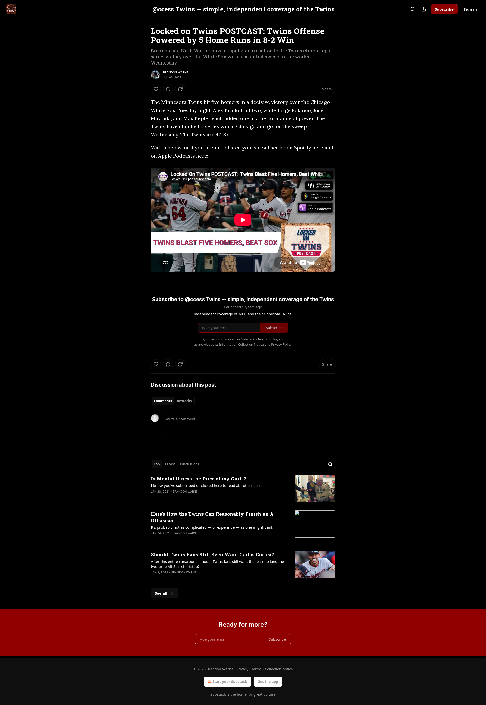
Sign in (470, 9)
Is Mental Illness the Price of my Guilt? (198, 478)
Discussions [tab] (189, 464)
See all (161, 593)
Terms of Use (267, 339)
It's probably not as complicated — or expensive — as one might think (212, 527)
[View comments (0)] (168, 89)
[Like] (156, 89)
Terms (256, 669)
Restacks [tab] (184, 401)
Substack (218, 694)
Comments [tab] (163, 401)
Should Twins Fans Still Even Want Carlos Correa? (212, 554)
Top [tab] (157, 464)
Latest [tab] (170, 464)
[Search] (413, 9)
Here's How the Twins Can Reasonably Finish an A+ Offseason (213, 516)
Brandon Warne (175, 72)
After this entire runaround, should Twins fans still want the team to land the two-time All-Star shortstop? (217, 564)
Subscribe (444, 9)
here (317, 147)
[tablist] (173, 401)
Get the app (268, 681)
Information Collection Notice (241, 344)
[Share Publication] (424, 9)
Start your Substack (229, 681)
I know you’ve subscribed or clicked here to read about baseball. (207, 485)
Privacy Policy (281, 344)
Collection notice (279, 669)
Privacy (242, 669)
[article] (243, 488)
